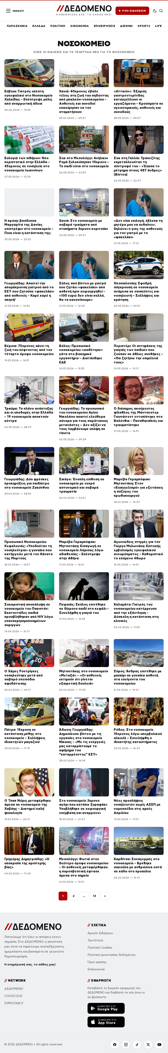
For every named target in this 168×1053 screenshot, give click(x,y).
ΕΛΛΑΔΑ (39, 26)
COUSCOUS (13, 996)
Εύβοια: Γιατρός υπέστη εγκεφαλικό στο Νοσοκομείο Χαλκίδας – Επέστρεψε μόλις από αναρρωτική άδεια (28, 97)
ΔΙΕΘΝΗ (126, 26)
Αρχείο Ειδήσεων (100, 933)
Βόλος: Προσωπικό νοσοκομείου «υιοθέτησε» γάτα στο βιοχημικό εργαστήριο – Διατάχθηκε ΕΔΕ (81, 354)
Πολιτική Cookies (100, 947)
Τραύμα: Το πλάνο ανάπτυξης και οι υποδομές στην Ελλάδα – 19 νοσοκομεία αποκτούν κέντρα (28, 415)
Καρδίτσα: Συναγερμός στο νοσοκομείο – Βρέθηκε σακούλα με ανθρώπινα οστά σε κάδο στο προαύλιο (138, 865)
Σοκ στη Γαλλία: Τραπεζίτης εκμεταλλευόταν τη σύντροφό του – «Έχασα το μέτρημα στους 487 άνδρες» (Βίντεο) (138, 166)
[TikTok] (137, 1044)
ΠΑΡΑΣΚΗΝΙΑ (17, 26)
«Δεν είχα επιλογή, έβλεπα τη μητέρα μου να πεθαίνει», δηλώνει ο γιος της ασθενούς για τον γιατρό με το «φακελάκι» (138, 229)
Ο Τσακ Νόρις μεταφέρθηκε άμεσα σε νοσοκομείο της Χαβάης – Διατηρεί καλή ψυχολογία (27, 807)
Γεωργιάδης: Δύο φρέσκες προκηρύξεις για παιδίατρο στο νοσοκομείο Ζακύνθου (26, 483)
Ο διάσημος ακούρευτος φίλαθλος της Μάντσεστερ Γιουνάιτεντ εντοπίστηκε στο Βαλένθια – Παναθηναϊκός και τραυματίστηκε (138, 417)
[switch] (154, 10)
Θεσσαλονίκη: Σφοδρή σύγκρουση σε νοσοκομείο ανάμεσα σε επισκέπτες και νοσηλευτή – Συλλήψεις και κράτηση (136, 291)
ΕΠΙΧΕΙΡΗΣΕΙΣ (105, 26)
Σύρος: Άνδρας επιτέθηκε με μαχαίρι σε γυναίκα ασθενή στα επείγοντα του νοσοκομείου (138, 677)
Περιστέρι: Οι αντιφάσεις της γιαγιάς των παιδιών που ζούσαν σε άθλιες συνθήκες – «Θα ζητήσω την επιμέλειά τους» (138, 354)
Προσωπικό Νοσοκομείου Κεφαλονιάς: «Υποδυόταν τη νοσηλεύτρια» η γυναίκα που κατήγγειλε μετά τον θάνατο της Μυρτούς (28, 550)
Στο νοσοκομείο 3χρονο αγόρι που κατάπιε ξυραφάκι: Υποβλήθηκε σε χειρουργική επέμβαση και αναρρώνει (83, 807)
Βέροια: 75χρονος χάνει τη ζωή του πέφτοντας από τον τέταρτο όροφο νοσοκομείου (29, 350)
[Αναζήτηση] (161, 10)
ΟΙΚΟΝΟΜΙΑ (79, 26)
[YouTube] (159, 1044)
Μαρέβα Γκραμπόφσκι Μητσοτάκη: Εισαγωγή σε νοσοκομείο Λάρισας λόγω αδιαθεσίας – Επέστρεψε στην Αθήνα (81, 550)
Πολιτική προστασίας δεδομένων (112, 954)
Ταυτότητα (95, 940)
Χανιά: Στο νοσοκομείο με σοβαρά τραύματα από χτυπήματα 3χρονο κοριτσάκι (83, 225)
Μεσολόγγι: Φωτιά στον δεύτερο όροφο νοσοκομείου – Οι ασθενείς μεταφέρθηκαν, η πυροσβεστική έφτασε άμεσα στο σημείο (83, 867)
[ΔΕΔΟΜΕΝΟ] (32, 926)
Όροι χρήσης (97, 962)
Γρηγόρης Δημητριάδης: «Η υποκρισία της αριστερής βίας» (26, 863)
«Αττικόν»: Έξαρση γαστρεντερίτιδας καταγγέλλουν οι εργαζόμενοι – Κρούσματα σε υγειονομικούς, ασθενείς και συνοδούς (138, 101)
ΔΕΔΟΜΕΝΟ (13, 988)
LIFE (158, 26)
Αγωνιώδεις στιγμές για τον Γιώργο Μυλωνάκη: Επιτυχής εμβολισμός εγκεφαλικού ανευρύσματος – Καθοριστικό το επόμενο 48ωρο (138, 550)
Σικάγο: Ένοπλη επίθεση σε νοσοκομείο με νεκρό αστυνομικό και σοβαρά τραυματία (81, 485)
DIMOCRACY (13, 1003)
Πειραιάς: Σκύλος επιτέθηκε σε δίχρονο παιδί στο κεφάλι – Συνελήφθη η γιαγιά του (84, 608)
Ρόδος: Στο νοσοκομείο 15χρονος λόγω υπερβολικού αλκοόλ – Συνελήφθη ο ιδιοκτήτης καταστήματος (138, 736)
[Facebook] (114, 1044)
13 (94, 896)
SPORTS (144, 26)
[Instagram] (125, 1044)
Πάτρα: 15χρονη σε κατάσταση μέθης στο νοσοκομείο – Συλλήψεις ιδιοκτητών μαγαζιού (24, 736)
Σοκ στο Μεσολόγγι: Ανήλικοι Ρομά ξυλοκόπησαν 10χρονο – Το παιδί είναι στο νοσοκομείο (84, 162)
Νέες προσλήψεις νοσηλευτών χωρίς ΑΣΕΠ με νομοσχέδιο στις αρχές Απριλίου (137, 807)
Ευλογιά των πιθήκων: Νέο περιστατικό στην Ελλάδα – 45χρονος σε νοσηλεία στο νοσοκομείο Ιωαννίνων (27, 164)
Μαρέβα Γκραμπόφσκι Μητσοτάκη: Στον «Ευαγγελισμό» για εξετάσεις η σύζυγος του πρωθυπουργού (138, 487)
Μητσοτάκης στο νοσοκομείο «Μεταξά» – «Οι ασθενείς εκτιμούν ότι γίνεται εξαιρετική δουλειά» (83, 677)
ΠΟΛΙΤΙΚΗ (57, 26)
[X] (148, 1044)
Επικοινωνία (96, 969)
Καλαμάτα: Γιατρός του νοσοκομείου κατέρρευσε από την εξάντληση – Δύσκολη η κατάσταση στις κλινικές (136, 612)
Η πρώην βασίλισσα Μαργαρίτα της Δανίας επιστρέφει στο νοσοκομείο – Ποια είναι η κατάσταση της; (28, 227)
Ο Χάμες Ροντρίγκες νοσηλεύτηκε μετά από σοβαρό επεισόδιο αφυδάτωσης (23, 677)
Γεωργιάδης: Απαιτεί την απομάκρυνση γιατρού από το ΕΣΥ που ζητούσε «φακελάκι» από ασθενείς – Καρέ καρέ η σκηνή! (29, 291)
